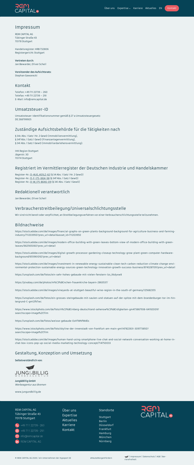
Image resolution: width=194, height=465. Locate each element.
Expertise (69, 415)
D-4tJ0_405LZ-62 (40, 174)
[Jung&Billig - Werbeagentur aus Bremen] (126, 456)
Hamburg (105, 433)
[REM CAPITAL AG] (160, 411)
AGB (158, 456)
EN (160, 8)
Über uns (109, 8)
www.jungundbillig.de (28, 391)
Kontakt (171, 8)
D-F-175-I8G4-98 (39, 178)
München (105, 437)
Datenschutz (149, 456)
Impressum (135, 456)
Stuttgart (105, 417)
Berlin (103, 421)
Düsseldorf (106, 425)
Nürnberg (105, 441)
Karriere (138, 8)
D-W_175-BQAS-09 (40, 181)
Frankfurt (105, 429)
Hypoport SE (65, 458)
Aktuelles (150, 8)
